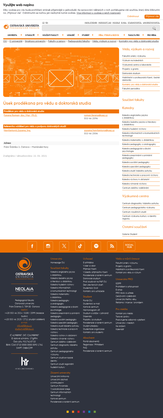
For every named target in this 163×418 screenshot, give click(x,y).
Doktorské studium (131, 73)
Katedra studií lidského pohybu (137, 171)
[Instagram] (48, 246)
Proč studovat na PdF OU (95, 282)
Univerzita (15, 35)
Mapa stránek (91, 23)
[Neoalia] (24, 289)
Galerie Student (129, 234)
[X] (64, 246)
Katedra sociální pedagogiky (135, 162)
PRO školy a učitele (124, 293)
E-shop (119, 290)
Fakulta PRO (136, 35)
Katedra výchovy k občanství (135, 179)
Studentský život (90, 288)
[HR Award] (24, 363)
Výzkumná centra (135, 196)
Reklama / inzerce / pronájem (129, 303)
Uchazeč (73, 35)
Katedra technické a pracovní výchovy (140, 175)
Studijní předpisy (90, 326)
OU (5, 41)
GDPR (118, 284)
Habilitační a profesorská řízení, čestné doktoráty (141, 78)
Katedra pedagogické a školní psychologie (136, 150)
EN (47, 23)
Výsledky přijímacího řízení (95, 272)
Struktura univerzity (35, 41)
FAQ (85, 348)
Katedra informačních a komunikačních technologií (140, 134)
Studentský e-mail (91, 304)
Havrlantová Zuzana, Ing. (17, 130)
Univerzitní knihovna (59, 376)
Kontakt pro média (124, 314)
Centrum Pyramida (59, 386)
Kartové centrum (58, 399)
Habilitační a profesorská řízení (130, 269)
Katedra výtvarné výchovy (134, 184)
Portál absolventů (91, 342)
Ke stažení (120, 326)
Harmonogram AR (91, 310)
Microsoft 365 (104, 23)
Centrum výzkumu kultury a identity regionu (139, 217)
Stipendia (87, 317)
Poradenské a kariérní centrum (64, 402)
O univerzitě (15, 41)
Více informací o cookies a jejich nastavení (98, 13)
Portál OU (87, 301)
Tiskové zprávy (122, 317)
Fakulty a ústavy (56, 41)
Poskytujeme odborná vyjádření (130, 320)
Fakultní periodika (131, 89)
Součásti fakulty (53, 35)
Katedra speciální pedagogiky (136, 167)
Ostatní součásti (134, 227)
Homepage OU (57, 263)
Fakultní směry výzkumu (134, 56)
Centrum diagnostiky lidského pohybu (140, 203)
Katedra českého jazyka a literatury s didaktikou (139, 123)
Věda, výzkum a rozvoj (111, 35)
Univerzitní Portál (151, 23)
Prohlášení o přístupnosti (127, 287)
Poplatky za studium (92, 320)
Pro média (151, 35)
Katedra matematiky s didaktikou (138, 140)
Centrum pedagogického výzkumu (138, 208)
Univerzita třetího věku (126, 299)
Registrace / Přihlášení (93, 345)
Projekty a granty (130, 69)
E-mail (124, 23)
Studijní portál (135, 23)
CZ (43, 23)
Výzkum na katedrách (132, 60)
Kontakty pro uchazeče (93, 291)
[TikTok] (80, 246)
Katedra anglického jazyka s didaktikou (135, 116)
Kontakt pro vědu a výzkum (128, 273)
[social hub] (129, 246)
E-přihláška (88, 263)
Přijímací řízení (89, 269)
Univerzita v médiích (125, 323)
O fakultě (32, 35)
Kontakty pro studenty (93, 332)
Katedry (128, 108)
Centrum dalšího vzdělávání (135, 188)
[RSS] (112, 246)
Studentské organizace (93, 329)
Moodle (116, 23)
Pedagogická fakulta (79, 41)
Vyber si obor (89, 266)
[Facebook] (32, 246)
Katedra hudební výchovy (134, 129)
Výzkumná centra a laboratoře (136, 65)
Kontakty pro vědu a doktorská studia (139, 41)
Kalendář (120, 329)
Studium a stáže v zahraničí (96, 313)
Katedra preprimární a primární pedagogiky (137, 156)
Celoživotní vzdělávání (126, 296)
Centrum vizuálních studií (134, 212)
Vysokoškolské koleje (60, 389)
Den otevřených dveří (93, 285)
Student (87, 35)
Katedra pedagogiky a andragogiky (139, 144)
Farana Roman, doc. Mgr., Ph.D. (20, 115)
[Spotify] (96, 246)
